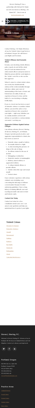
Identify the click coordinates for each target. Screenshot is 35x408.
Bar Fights (9, 244)
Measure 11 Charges (12, 226)
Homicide (9, 248)
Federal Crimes (5, 398)
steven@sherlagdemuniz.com (9, 375)
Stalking (8, 238)
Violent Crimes (5, 402)
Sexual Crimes (5, 394)
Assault (8, 232)
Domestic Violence (12, 229)
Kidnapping (10, 251)
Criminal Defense (5, 390)
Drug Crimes (4, 406)
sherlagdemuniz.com (17, 15)
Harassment (10, 235)
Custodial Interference (13, 257)
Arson (8, 254)
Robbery (9, 241)
